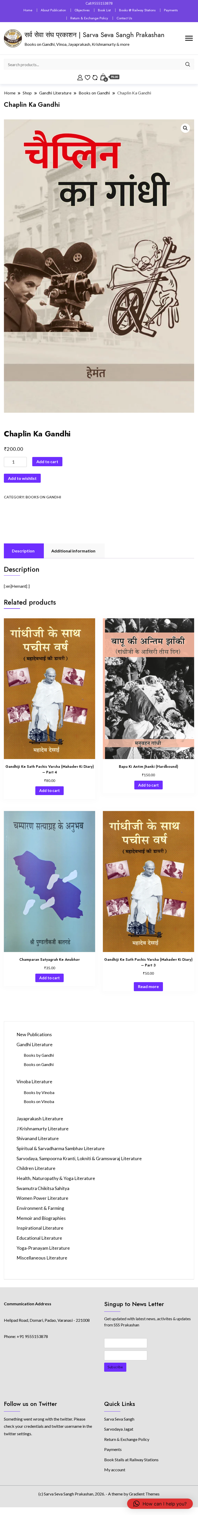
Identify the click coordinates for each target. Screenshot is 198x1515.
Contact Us (124, 18)
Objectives (82, 10)
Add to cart (47, 461)
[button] (185, 128)
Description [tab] (23, 550)
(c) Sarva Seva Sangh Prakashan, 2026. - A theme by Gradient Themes (99, 1493)
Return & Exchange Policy (89, 18)
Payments (171, 10)
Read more (148, 986)
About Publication (53, 10)
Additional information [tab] (73, 550)
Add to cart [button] (49, 790)
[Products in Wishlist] (87, 77)
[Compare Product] (95, 77)
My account (114, 1469)
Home (27, 10)
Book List (104, 10)
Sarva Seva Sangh (119, 1418)
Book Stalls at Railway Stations (131, 1459)
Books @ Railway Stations (137, 10)
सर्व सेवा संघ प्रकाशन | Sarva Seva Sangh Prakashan (94, 35)
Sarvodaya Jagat (118, 1428)
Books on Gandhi (43, 497)
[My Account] (80, 77)
